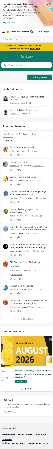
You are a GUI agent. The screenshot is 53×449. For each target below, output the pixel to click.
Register (38, 31)
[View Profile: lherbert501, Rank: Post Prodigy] (5, 288)
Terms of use (40, 434)
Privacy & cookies (25, 434)
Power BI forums (11, 39)
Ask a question (40, 77)
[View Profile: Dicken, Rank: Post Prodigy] (5, 149)
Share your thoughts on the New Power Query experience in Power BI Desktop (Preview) (28, 246)
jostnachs (13, 233)
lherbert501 (14, 289)
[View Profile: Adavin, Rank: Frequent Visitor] (5, 211)
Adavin (12, 215)
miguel (12, 251)
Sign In (47, 31)
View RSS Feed (9, 412)
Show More (28, 319)
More (34, 134)
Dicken (12, 150)
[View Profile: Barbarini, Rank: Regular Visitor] (5, 179)
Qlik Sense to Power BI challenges (25, 262)
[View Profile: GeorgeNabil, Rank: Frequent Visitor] (5, 302)
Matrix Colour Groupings (21, 285)
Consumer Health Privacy (37, 443)
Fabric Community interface (23, 147)
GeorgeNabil (15, 307)
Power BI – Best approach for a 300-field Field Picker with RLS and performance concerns (28, 228)
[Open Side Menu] (4, 32)
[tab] (25, 388)
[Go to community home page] (18, 32)
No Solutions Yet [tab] (23, 134)
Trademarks (7, 439)
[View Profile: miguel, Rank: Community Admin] (5, 246)
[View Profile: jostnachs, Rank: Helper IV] (5, 229)
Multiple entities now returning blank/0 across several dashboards (28, 193)
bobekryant (14, 165)
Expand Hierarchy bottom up (23, 176)
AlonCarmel (14, 198)
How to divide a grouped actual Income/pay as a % (24, 210)
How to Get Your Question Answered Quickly (27, 98)
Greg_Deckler (26, 103)
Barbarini (13, 180)
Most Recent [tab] (8, 134)
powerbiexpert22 (17, 270)
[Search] (31, 31)
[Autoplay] (22, 388)
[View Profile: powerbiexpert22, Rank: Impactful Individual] (5, 264)
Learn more (35, 48)
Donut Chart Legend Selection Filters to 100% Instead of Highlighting (28, 302)
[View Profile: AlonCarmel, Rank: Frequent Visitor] (5, 193)
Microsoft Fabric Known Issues (24, 110)
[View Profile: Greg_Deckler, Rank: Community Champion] (5, 98)
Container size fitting (19, 162)
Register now (9, 22)
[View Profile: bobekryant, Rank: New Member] (5, 164)
